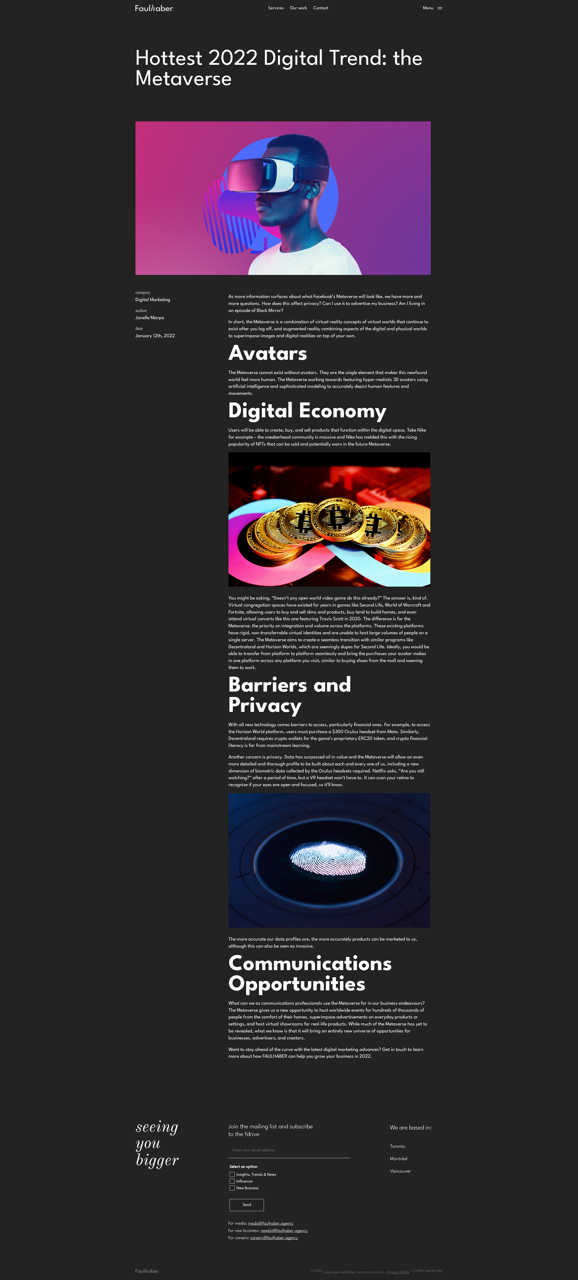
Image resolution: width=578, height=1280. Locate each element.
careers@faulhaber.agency (274, 1238)
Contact (320, 8)
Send (247, 1205)
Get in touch (394, 1050)
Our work (298, 8)
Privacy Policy (398, 1272)
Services (276, 8)
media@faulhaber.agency (271, 1224)
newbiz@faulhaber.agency (284, 1231)
